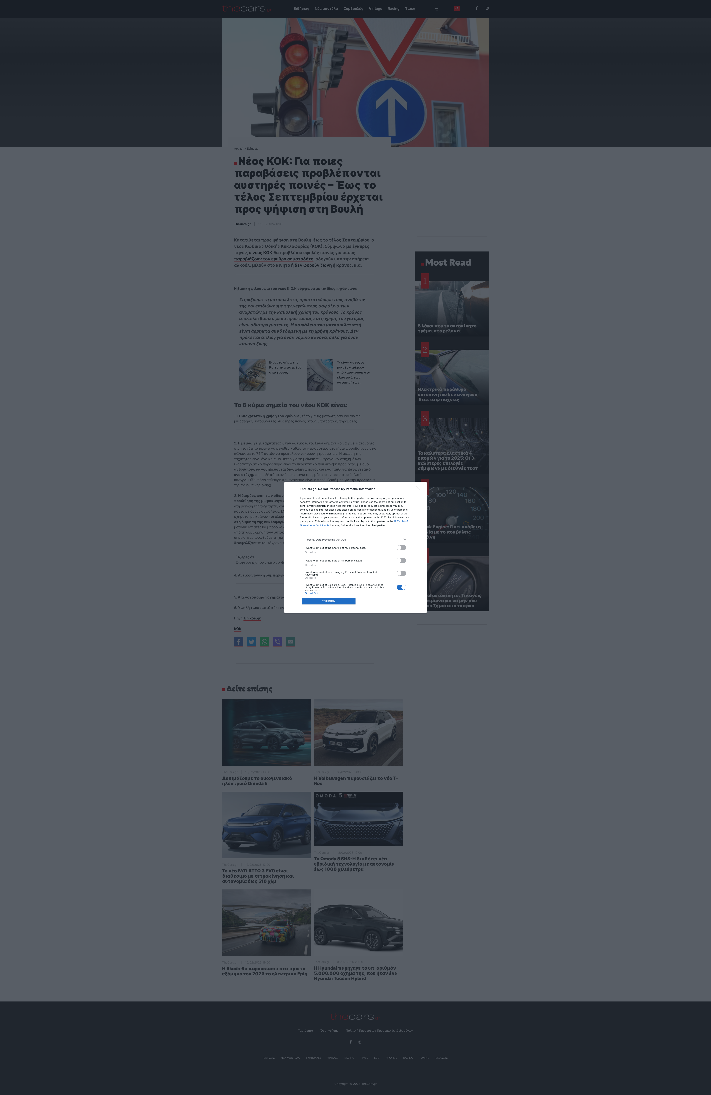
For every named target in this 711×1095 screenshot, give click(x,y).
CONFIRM (329, 601)
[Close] (419, 489)
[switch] (401, 547)
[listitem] (355, 539)
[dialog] (355, 547)
